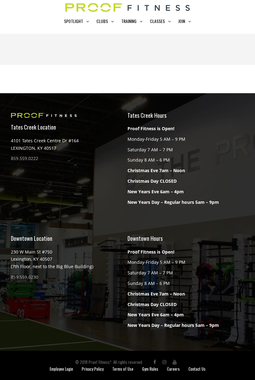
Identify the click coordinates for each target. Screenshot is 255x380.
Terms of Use (122, 369)
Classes (157, 21)
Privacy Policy (93, 369)
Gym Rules (150, 369)
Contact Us (197, 369)
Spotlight (73, 21)
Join (181, 21)
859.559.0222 (24, 158)
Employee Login (61, 369)
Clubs (102, 21)
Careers (173, 369)
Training (129, 21)
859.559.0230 (24, 277)
